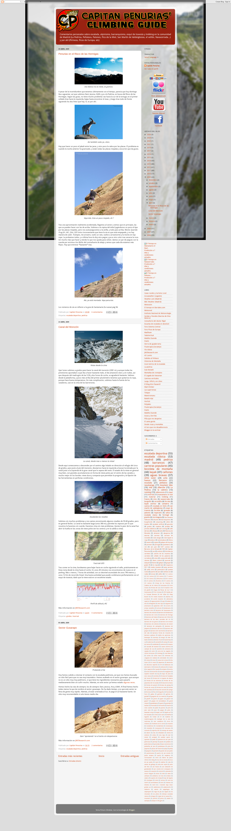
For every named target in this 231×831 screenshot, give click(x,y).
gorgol (168, 563)
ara (154, 551)
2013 (149, 164)
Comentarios (152, 443)
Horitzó (147, 401)
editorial (163, 667)
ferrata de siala (161, 687)
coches (149, 655)
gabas (152, 694)
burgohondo (148, 522)
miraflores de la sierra (158, 723)
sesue (157, 773)
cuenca (147, 506)
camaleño (158, 642)
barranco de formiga (166, 615)
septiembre (153, 186)
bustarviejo (167, 640)
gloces (155, 698)
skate (169, 773)
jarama (163, 708)
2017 (149, 151)
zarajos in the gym (156, 800)
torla (156, 780)
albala (169, 601)
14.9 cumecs (160, 576)
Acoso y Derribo (150, 416)
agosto (151, 190)
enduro (152, 540)
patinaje (155, 742)
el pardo (156, 669)
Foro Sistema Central (152, 327)
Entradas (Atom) (75, 761)
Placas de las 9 (165, 590)
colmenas (167, 655)
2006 (149, 235)
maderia (167, 717)
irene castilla (148, 708)
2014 (149, 161)
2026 (149, 134)
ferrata (167, 501)
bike (169, 637)
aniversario (147, 606)
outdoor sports (165, 737)
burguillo (147, 501)
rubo (169, 762)
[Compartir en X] (112, 312)
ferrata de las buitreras (154, 680)
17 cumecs (169, 576)
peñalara (163, 483)
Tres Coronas (157, 592)
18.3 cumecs (150, 578)
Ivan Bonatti (149, 370)
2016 (149, 154)
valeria (156, 789)
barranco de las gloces (151, 621)
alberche (161, 487)
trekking (165, 497)
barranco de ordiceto (152, 624)
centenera (168, 649)
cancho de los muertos (162, 553)
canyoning (159, 522)
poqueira (148, 751)
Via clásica (148, 350)
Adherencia (160, 492)
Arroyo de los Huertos (162, 583)
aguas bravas (158, 475)
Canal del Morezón (68, 327)
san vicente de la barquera (162, 769)
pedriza (84, 315)
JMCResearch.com (82, 608)
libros (171, 540)
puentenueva (150, 753)
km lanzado (147, 714)
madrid (148, 459)
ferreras (148, 692)
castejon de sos (149, 649)
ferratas (157, 510)
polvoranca (161, 569)
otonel (146, 737)
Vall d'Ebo (163, 594)
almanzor (157, 533)
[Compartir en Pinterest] (116, 312)
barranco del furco (157, 628)
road (156, 762)
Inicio (101, 756)
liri (161, 717)
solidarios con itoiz (158, 776)
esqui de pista (166, 674)
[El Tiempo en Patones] (150, 284)
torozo (153, 574)
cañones (168, 472)
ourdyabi (154, 737)
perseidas (157, 744)
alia (145, 603)
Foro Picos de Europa (152, 330)
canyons (170, 644)
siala (163, 773)
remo (156, 757)
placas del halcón (157, 748)
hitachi (169, 705)
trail (162, 782)
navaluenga (149, 485)
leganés (146, 717)
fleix (154, 692)
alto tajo (160, 603)
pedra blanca (148, 744)
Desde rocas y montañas (153, 424)
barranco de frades (151, 617)
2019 (149, 148)
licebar (155, 717)
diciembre (153, 180)
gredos (69, 616)
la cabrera (163, 490)
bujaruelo (158, 513)
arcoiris (168, 606)
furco (145, 694)
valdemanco (157, 787)
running (147, 492)
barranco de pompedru (154, 626)
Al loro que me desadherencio (156, 427)
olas (154, 733)
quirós (159, 755)
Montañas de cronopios (153, 373)
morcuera (167, 728)
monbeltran (149, 726)
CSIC (163, 549)
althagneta (152, 603)
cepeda (146, 651)
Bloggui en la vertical (152, 430)
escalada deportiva (73, 315)
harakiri (146, 705)
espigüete (168, 671)
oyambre (147, 739)
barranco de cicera (152, 615)
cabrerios (150, 642)
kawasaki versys (149, 712)
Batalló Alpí (148, 398)
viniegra (153, 796)
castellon (159, 649)
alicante (155, 519)
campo (165, 642)
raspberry (167, 755)
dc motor (153, 662)
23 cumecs (149, 581)
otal (169, 735)
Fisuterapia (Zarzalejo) (152, 347)
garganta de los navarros (158, 696)
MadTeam (148, 332)
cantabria (165, 504)
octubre (152, 183)
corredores (147, 558)
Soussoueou (147, 592)
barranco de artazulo (150, 612)
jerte (169, 708)
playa (165, 748)
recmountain (148, 757)
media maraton (156, 567)
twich (153, 785)
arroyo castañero (149, 608)
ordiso (154, 735)
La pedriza (148, 367)
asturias (146, 535)
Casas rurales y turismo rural (155, 293)
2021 (149, 144)
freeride (168, 692)
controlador (163, 658)
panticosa (147, 742)
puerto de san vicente (163, 753)
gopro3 (168, 698)
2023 (149, 141)
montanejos (169, 726)
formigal (166, 515)
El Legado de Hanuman (153, 376)
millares (146, 723)
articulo (159, 608)
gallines (168, 694)
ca (145, 642)
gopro (161, 698)
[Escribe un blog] (109, 312)
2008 (149, 229)
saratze (146, 771)
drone (156, 667)
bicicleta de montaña (158, 468)
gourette (170, 524)
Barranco (163, 480)
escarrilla (154, 671)
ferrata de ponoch (151, 685)
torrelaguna (157, 517)
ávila (161, 531)
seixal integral (148, 773)
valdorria (147, 789)
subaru (146, 778)
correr (171, 658)
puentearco (166, 544)
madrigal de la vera (163, 719)
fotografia (161, 692)
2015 (149, 157)
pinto (169, 746)
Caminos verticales (151, 378)
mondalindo (159, 726)
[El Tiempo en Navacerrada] (150, 271)
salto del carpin (162, 764)
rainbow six (166, 572)
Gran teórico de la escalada (154, 364)
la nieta (155, 714)
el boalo (170, 667)
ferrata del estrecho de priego (164, 690)
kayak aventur (150, 504)
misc (155, 499)
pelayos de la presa (167, 542)
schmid (161, 771)
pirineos (149, 544)
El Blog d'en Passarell (152, 384)
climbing (159, 653)
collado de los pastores (162, 556)
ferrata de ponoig (165, 685)
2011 (149, 170)
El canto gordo (149, 421)
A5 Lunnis (148, 355)
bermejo (155, 637)
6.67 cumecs (165, 547)
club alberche (169, 653)
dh (161, 665)
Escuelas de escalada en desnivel (156, 324)
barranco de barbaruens (166, 612)
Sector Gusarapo (67, 627)
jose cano (147, 710)
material (152, 497)
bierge (163, 637)
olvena (169, 733)
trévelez (146, 785)
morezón (147, 730)
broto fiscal (158, 640)
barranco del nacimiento (158, 631)
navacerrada (165, 499)
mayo (151, 200)
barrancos (158, 462)
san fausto (156, 767)
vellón (160, 574)
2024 (149, 138)
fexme (154, 563)
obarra (148, 733)
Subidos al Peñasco (151, 358)
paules (162, 742)
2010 (149, 174)
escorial (167, 560)
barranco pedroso (149, 635)
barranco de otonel (167, 624)
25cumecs (158, 581)
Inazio (146, 341)
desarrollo (170, 662)
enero (151, 224)
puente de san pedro (166, 751)
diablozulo (167, 665)
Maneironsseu (149, 396)
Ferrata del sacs (156, 588)
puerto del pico (155, 572)
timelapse (149, 780)
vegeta (166, 791)
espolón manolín (149, 674)
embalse (164, 669)
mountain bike (166, 485)
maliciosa (147, 721)
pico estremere (166, 744)
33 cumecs (167, 581)
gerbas (171, 696)
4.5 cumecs (148, 583)
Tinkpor (147, 393)
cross (153, 660)
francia (147, 499)
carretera (147, 556)
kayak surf (159, 712)
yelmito (155, 798)
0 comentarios (97, 613)
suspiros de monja (156, 778)
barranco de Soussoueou (163, 610)
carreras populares (155, 465)
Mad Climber (149, 387)
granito (147, 517)
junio (151, 196)
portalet (156, 751)
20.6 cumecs (169, 578)
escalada (148, 483)
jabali (156, 708)
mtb (150, 487)
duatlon (146, 524)
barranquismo (165, 519)
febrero (152, 221)
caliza (168, 513)
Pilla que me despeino (152, 419)
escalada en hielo (160, 506)
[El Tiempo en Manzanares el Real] (150, 257)
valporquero (147, 791)
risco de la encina (162, 760)
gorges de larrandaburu (159, 701)
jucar (155, 710)
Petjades (147, 404)
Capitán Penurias (76, 312)
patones (147, 513)
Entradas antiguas (130, 756)
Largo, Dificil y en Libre (153, 381)
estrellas (156, 676)
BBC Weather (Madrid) (152, 302)
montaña (149, 728)
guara (161, 703)
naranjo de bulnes (167, 730)
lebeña (169, 714)
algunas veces (129, 682)
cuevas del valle (165, 558)
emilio (171, 669)
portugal (157, 544)
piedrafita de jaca (149, 746)
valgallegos (166, 789)
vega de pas (158, 791)
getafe (148, 698)
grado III (147, 565)
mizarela (170, 723)
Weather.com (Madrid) (152, 299)
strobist (168, 776)
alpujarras (167, 533)
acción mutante (158, 599)
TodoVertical (149, 335)
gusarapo (168, 703)
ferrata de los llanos (167, 683)
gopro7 (146, 701)
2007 (149, 232)
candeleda (155, 644)
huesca (147, 480)
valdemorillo (167, 787)
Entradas (150, 439)
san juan (154, 547)
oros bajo (162, 735)
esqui (171, 492)
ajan (163, 601)
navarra (149, 542)
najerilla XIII (155, 730)
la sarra (162, 714)
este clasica (147, 676)
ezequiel (147, 563)
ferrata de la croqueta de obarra (163, 678)
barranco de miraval (166, 621)
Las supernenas (150, 390)
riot (145, 547)
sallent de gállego (149, 764)
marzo (151, 218)
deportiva (161, 662)
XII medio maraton (157, 597)
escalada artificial (158, 524)
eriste (148, 671)
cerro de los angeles (164, 651)
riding (152, 760)
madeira (158, 526)
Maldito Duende (150, 338)
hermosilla (161, 705)
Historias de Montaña (152, 361)
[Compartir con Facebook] (114, 312)
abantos (168, 597)
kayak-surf (168, 712)
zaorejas (146, 800)
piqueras (146, 748)
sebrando (168, 771)
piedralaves (161, 746)
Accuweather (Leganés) (153, 296)
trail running (163, 528)
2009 (149, 177)
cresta (148, 660)
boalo (146, 640)
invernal (76, 616)
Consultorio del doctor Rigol (155, 321)
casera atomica (166, 646)
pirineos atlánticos (150, 528)
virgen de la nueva (163, 796)
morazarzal (158, 728)
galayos (161, 563)
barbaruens (167, 608)
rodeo (146, 574)
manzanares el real (165, 495)
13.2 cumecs (169, 574)
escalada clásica (154, 456)
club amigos (157, 538)
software (147, 776)
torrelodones (154, 782)
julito (168, 710)
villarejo (154, 531)
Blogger (132, 810)
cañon (168, 522)
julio (151, 193)
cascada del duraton (152, 646)
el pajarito (149, 669)
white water (150, 478)
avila (165, 478)
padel (153, 739)
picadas (167, 526)
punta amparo (149, 755)
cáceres (146, 560)
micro (168, 721)
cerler (153, 651)
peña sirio (150, 569)
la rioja (155, 565)
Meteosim (148, 305)
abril (151, 203)
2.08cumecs (159, 578)
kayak (153, 472)
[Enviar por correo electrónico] (107, 312)
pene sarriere (168, 567)
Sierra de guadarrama (152, 344)
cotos (156, 558)
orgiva (156, 542)
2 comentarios (97, 745)
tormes (163, 780)
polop (171, 748)
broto (151, 640)
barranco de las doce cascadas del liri (157, 619)
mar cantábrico (158, 721)
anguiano (168, 603)
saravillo (153, 771)
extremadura (162, 540)
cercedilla (158, 501)
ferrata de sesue (149, 687)
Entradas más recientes (70, 756)
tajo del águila (168, 778)
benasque (147, 637)
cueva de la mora (163, 660)
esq (158, 674)
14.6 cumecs (150, 576)
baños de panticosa (164, 635)
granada (167, 510)
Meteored (148, 310)
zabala (168, 798)
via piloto (156, 794)
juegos (162, 710)
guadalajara (154, 703)
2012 (149, 167)
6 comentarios (97, 312)
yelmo (162, 798)
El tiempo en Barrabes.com (154, 307)
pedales (168, 742)
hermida (153, 705)
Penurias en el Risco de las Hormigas (78, 54)
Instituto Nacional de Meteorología (157, 313)
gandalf (146, 696)
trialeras (168, 782)
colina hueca (158, 655)
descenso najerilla (152, 665)
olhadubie (161, 733)
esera (161, 671)
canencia (163, 644)
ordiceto (146, 735)
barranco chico (148, 610)
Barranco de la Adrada (151, 549)
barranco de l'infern (165, 617)
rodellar (163, 762)
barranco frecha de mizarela (161, 633)
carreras (156, 535)
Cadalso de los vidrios (151, 585)
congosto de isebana (150, 658)
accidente (147, 599)
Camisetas (163, 585)
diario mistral (157, 560)
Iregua (155, 590)
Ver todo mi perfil (151, 69)
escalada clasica (150, 515)
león (161, 565)
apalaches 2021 (158, 606)
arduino (160, 551)
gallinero (160, 694)
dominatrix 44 (148, 667)
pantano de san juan (164, 739)
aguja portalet (156, 601)
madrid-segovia (149, 719)
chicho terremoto (149, 653)
